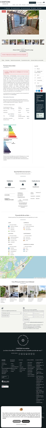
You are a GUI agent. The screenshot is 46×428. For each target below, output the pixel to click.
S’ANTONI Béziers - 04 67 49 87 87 (40, 400)
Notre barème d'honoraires (8, 97)
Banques (12, 254)
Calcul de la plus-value (26, 8)
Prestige (12, 371)
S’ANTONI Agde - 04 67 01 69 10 (39, 363)
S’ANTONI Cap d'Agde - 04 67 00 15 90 (39, 369)
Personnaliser (17, 421)
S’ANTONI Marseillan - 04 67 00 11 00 (40, 379)
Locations (12, 365)
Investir (21, 371)
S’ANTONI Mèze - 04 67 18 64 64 (39, 382)
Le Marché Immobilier (41, 4)
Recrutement (30, 373)
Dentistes (12, 229)
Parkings (12, 248)
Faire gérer (24, 4)
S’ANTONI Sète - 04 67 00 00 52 (40, 388)
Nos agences (30, 365)
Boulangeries (28, 229)
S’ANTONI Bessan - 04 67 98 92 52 (40, 366)
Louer (17, 4)
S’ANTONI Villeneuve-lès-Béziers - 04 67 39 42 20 (39, 397)
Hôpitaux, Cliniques (14, 226)
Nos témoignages (30, 368)
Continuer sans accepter (21, 424)
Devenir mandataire (31, 374)
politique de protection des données (36, 322)
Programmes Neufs (14, 368)
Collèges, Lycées (14, 240)
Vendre (20, 4)
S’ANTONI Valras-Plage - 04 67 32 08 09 (40, 391)
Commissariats (13, 251)
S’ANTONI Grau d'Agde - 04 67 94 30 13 (39, 373)
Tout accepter (26, 421)
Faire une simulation (39, 115)
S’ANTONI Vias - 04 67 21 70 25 (40, 393)
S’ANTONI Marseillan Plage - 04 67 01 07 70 (40, 377)
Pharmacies (13, 231)
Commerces (13, 369)
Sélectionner (8, 8)
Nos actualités (30, 371)
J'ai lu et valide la (27, 322)
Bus (26, 251)
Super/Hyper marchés (30, 226)
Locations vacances (29, 4)
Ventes (12, 363)
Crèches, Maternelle (14, 237)
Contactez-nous (32, 2)
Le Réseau (35, 4)
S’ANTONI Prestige (39, 402)
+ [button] (1, 257)
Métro (27, 249)
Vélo (27, 248)
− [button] (1, 259)
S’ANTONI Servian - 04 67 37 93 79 (40, 385)
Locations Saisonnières (15, 366)
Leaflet (35, 277)
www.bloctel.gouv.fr (31, 327)
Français (5, 386)
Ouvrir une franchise (31, 376)
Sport (27, 240)
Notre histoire (30, 362)
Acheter (14, 4)
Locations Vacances (23, 368)
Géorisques (14, 94)
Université (12, 242)
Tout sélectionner (13, 224)
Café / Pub (28, 237)
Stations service (14, 249)
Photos (3, 60)
